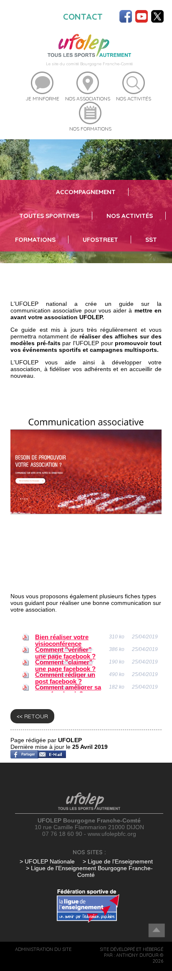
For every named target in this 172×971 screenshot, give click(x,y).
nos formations (90, 129)
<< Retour (32, 716)
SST (151, 239)
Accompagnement (86, 192)
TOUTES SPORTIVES (49, 216)
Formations (35, 239)
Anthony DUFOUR (137, 955)
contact (83, 16)
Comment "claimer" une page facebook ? (65, 665)
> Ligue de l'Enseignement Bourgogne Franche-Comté (89, 871)
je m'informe (42, 98)
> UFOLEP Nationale (47, 861)
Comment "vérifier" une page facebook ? (65, 653)
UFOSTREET (100, 239)
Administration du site (43, 949)
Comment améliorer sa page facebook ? (68, 690)
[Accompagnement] (89, 44)
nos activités (133, 98)
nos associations (87, 98)
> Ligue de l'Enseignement (118, 861)
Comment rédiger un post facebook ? (65, 678)
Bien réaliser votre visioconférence (62, 640)
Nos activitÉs (129, 216)
